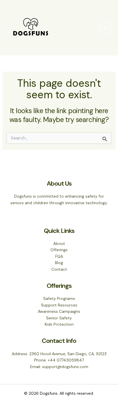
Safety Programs (59, 298)
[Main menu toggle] (105, 28)
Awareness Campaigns (59, 311)
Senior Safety (59, 318)
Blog (59, 262)
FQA (59, 256)
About (59, 243)
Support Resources (59, 305)
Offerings (59, 249)
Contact (59, 269)
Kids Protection (59, 324)
